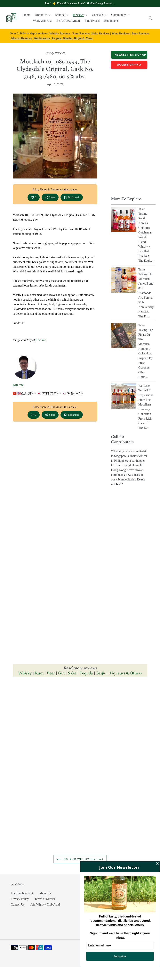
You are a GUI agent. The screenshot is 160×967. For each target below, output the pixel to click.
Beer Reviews (140, 33)
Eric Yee (41, 340)
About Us (45, 893)
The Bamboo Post (22, 893)
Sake (72, 673)
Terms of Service (45, 898)
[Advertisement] (129, 131)
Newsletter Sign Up (130, 54)
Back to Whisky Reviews (83, 859)
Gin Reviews (42, 38)
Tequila (86, 673)
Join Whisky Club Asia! (45, 904)
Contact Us (18, 904)
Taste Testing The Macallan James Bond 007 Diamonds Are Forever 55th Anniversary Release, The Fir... (146, 293)
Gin (61, 673)
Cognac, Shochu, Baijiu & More (72, 38)
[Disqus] (80, 733)
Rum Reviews (81, 33)
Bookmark (73, 197)
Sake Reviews (100, 33)
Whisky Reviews (59, 33)
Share (52, 197)
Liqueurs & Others (126, 673)
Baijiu (101, 673)
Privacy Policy (20, 898)
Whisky (25, 673)
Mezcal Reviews (21, 38)
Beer (51, 673)
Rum (39, 673)
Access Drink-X (129, 64)
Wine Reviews (121, 33)
